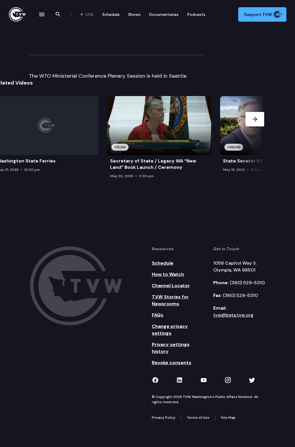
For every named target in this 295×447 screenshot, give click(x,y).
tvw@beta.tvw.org (233, 315)
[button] (254, 139)
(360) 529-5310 (247, 283)
